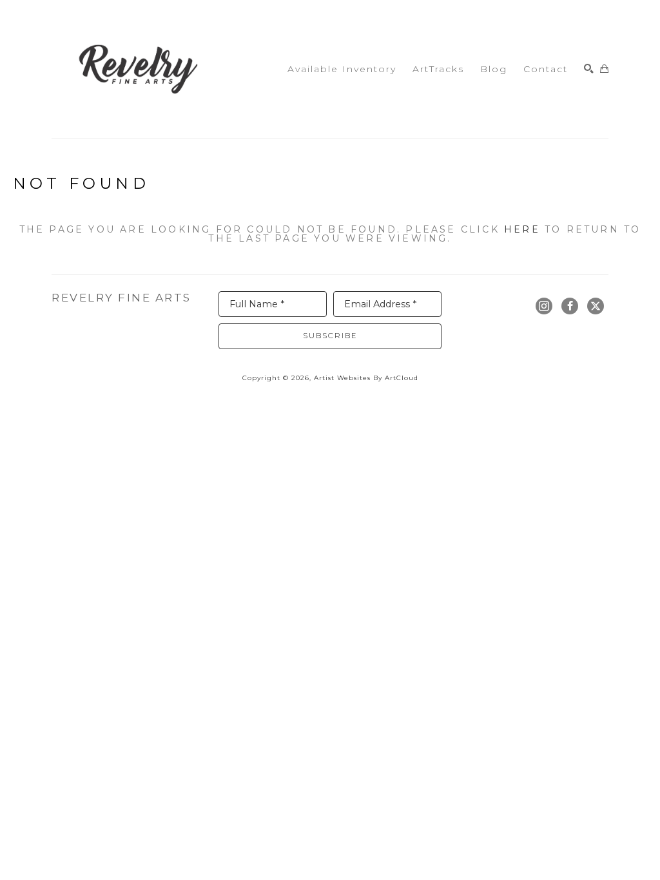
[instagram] (544, 306)
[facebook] (569, 306)
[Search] (589, 69)
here (522, 229)
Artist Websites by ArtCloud (366, 378)
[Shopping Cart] (604, 69)
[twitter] (595, 306)
